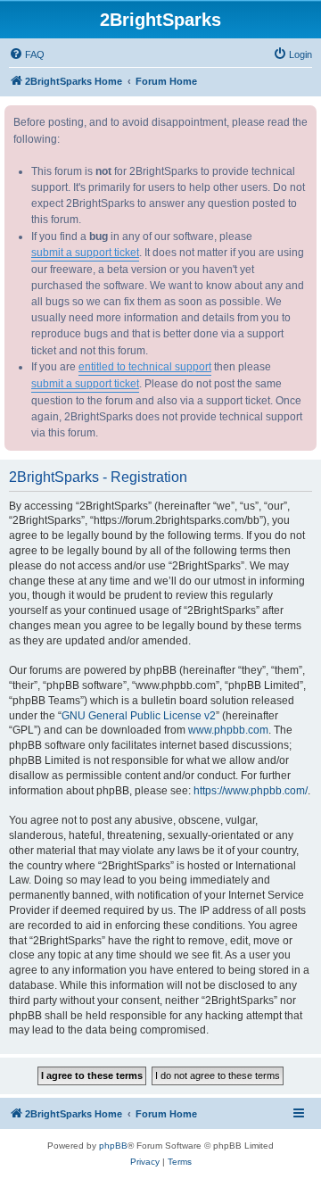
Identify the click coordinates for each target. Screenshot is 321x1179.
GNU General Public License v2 (139, 716)
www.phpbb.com (228, 730)
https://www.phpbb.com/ (250, 791)
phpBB (113, 1145)
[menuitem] (27, 54)
